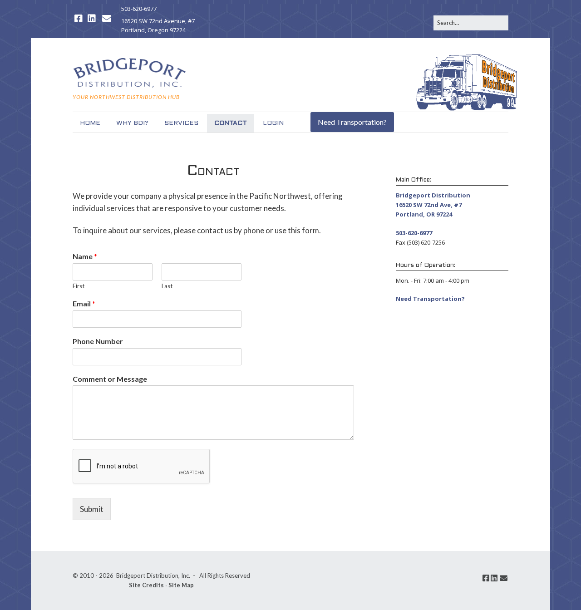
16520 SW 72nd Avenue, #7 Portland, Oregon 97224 (158, 25)
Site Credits (146, 585)
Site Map (181, 585)
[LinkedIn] (92, 18)
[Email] (106, 18)
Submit (91, 509)
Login (273, 123)
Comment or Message (110, 378)
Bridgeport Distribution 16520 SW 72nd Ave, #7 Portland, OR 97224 (433, 204)
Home (90, 123)
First (78, 286)
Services (181, 123)
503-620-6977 (139, 9)
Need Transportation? (352, 122)
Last (167, 286)
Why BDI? (132, 123)
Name (85, 256)
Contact (230, 123)
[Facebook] (78, 18)
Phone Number (98, 341)
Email (84, 303)
